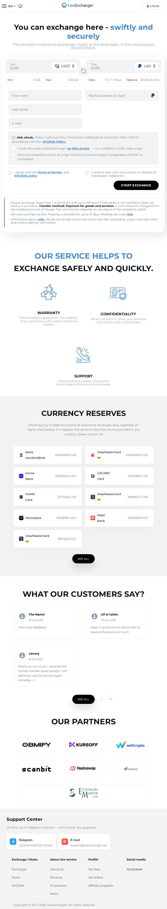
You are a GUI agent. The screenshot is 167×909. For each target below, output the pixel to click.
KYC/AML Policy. (54, 142)
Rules (16, 877)
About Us (57, 869)
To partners (58, 885)
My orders (95, 877)
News (54, 894)
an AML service (78, 148)
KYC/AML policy (25, 175)
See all (83, 558)
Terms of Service (50, 172)
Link (130, 214)
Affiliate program (100, 885)
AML (41, 219)
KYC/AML (18, 885)
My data (94, 869)
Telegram (134, 869)
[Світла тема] (20, 6)
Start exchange (136, 185)
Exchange (19, 869)
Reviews (56, 877)
